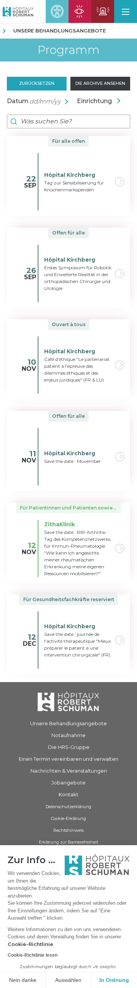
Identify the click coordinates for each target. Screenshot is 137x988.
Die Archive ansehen (100, 83)
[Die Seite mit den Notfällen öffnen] (102, 11)
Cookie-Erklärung (68, 818)
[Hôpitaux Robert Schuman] (68, 701)
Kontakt (68, 794)
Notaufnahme (68, 735)
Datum (18, 101)
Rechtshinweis (68, 830)
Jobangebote (68, 782)
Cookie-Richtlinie (30, 944)
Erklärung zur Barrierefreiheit (68, 842)
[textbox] (101, 101)
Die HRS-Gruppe (68, 747)
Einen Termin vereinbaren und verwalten (68, 759)
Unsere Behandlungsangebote (59, 30)
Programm (68, 50)
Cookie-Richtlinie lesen (32, 955)
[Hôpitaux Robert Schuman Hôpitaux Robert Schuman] (16, 11)
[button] (125, 11)
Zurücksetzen (36, 83)
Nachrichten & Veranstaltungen (68, 771)
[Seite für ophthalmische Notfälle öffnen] (79, 11)
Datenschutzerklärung (68, 806)
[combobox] (101, 101)
